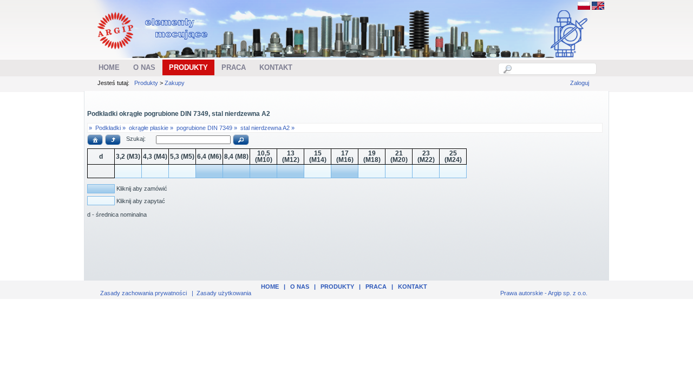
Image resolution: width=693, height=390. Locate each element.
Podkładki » (110, 128)
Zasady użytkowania (224, 293)
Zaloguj (579, 83)
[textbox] (553, 68)
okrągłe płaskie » (151, 128)
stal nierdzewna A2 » (267, 128)
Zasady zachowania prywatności (143, 293)
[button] (95, 139)
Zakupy (175, 83)
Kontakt (412, 286)
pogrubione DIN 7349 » (206, 128)
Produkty (146, 83)
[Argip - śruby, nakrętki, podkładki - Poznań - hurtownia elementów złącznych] (154, 52)
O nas (299, 286)
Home (270, 286)
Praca (376, 286)
